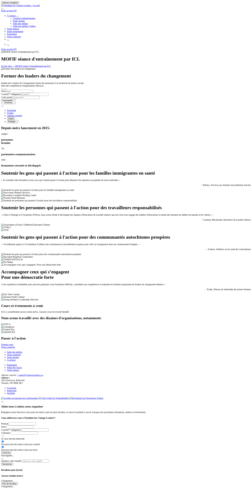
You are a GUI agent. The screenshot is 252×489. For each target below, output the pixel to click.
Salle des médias (14, 352)
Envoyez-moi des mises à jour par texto (19, 450)
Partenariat (12, 365)
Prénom (5, 423)
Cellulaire (6, 433)
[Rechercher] (2, 8)
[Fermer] (2, 106)
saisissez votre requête (11, 461)
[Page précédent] (2, 89)
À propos (11, 360)
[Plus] (17, 16)
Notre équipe (13, 357)
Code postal (6, 97)
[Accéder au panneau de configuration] (19, 398)
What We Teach (14, 367)
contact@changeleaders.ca (30, 375)
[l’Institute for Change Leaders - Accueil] (20, 5)
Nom (3, 91)
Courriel (11, 94)
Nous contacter (14, 354)
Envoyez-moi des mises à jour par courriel (20, 444)
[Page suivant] (5, 89)
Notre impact (13, 370)
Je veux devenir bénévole (12, 439)
